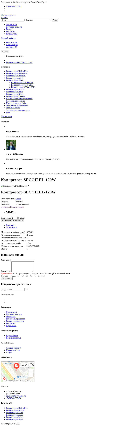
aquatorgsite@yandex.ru (16, 396)
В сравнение (18, 221)
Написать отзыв (17, 207)
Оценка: (4, 276)
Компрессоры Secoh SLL (22, 85)
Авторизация (12, 45)
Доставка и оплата (14, 27)
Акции (9, 352)
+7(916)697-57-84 (13, 398)
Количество (6, 218)
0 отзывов (5, 207)
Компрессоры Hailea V (16, 76)
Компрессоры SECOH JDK (23, 87)
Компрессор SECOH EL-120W (19, 62)
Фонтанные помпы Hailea (17, 105)
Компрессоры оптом (15, 321)
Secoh (18, 199)
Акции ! (4, 18)
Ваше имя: (5, 260)
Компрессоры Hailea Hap (17, 71)
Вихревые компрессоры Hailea (19, 98)
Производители (13, 350)
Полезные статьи (13, 338)
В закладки (6, 221)
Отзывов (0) (11, 227)
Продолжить (7, 279)
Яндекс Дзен (11, 34)
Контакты (10, 31)
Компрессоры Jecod (14, 78)
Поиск (55, 20)
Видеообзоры (12, 335)
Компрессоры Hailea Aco (16, 73)
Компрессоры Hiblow (15, 89)
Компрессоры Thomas (15, 96)
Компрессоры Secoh (14, 80)
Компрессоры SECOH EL (22, 82)
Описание (10, 225)
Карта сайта (11, 326)
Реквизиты (10, 316)
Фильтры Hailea (13, 108)
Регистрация (11, 42)
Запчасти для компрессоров (18, 110)
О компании (11, 24)
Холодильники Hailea (15, 101)
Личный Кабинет (13, 348)
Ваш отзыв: (6, 271)
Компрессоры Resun (14, 94)
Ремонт (9, 29)
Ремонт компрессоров (15, 319)
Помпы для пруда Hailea (16, 103)
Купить (21, 218)
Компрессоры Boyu (14, 92)
